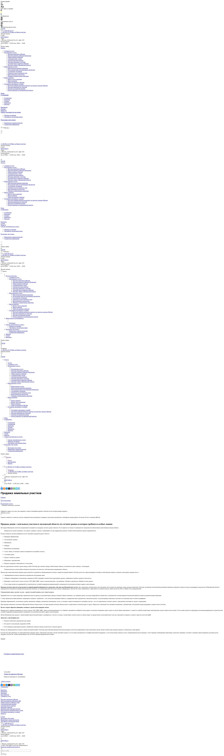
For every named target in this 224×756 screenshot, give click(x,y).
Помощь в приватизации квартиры (18, 76)
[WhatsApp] (14, 489)
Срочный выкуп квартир (8, 705)
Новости (3, 111)
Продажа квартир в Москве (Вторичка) (19, 55)
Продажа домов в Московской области (19, 65)
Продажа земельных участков (16, 62)
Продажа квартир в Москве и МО (11, 701)
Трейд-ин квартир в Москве (16, 82)
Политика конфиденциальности (10, 747)
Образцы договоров (10, 115)
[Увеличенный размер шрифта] (2, 7)
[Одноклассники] (4, 489)
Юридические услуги (10, 66)
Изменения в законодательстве (13, 123)
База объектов (5, 694)
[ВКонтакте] (1, 129)
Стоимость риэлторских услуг (14, 654)
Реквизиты (7, 102)
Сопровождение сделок (15, 59)
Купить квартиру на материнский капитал (20, 90)
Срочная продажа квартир (15, 60)
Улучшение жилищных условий (14, 84)
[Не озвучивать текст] (1, 25)
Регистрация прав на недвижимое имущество (21, 70)
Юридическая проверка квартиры (18, 68)
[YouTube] (11, 129)
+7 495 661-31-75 (8, 30)
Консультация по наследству (16, 74)
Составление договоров (15, 71)
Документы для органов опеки (13, 117)
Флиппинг (12, 323)
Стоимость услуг (9, 51)
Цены (2, 93)
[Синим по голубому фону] (1, 14)
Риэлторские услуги (10, 52)
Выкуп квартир (9, 77)
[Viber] (11, 489)
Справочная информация (11, 124)
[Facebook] (5, 129)
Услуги (3, 48)
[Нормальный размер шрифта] (2, 5)
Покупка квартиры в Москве (16, 54)
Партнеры (7, 99)
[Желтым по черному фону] (1, 12)
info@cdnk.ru (4, 37)
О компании (4, 95)
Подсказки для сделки (8, 120)
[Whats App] (14, 129)
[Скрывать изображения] (1, 20)
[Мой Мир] (7, 489)
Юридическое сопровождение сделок (12, 710)
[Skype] (16, 489)
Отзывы (6, 101)
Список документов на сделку (11, 112)
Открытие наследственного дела (17, 73)
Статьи (3, 109)
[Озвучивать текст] (2, 23)
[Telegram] (8, 129)
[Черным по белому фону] (1, 10)
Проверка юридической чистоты (10, 709)
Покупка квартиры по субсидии (17, 87)
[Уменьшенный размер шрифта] (1, 3)
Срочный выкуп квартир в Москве (18, 63)
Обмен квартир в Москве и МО (10, 702)
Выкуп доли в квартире (15, 79)
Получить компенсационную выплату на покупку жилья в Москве (28, 85)
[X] (9, 489)
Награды (6, 104)
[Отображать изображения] (2, 18)
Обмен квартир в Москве (15, 57)
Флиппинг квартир (6, 707)
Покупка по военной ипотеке (16, 88)
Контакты (4, 107)
